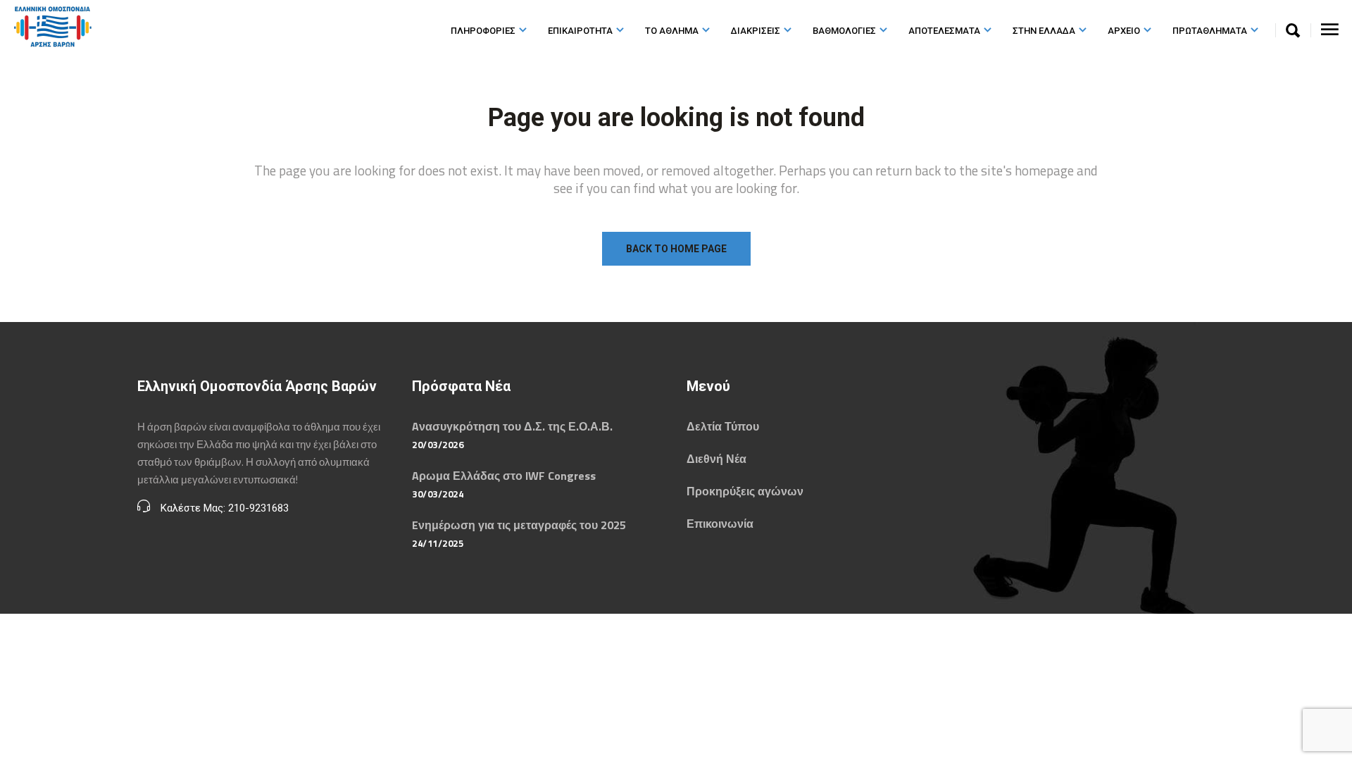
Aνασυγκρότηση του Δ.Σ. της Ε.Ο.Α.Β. (512, 426)
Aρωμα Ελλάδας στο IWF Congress (504, 475)
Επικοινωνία (720, 523)
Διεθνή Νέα (716, 458)
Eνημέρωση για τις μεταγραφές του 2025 (519, 524)
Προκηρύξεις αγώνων (745, 491)
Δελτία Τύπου (723, 426)
